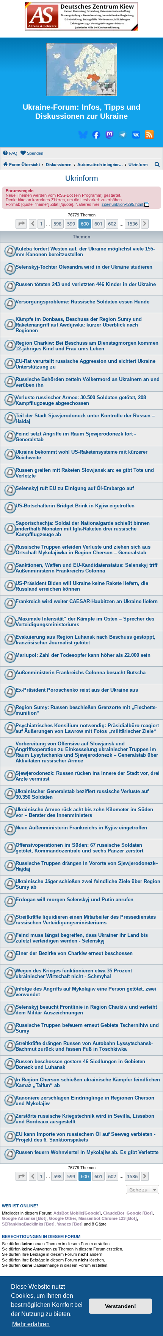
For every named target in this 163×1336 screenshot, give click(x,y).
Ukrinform (81, 178)
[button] (21, 223)
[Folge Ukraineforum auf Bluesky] (83, 136)
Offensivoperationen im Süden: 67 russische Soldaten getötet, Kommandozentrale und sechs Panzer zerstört (79, 848)
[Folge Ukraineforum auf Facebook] (96, 136)
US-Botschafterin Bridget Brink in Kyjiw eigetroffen (75, 506)
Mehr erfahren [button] (31, 1324)
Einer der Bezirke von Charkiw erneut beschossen (74, 953)
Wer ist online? (20, 1206)
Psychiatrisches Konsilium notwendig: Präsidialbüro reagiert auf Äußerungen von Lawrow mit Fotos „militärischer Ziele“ (87, 728)
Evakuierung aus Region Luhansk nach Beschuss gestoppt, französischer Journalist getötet (85, 639)
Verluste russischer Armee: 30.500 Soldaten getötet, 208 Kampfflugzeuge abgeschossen (81, 400)
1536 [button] (132, 223)
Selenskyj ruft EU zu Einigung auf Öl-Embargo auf (75, 488)
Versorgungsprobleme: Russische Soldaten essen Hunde (82, 302)
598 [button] (57, 223)
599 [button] (71, 223)
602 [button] (112, 223)
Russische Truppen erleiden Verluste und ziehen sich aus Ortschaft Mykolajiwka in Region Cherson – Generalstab (83, 549)
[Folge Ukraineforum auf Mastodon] (109, 136)
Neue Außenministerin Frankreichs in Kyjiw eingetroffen (81, 828)
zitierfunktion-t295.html (122, 204)
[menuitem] (9, 153)
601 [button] (98, 223)
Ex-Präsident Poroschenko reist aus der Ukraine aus (77, 690)
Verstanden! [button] (120, 1306)
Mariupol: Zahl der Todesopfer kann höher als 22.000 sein (83, 655)
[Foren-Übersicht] (81, 70)
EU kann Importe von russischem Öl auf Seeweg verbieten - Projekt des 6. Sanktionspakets (85, 1137)
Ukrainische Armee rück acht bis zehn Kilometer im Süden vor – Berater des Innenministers (84, 812)
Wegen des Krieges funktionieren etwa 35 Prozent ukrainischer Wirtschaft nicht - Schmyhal (74, 973)
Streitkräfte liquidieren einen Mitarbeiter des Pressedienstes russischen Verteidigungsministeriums (86, 919)
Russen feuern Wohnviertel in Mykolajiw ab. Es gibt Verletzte (87, 1152)
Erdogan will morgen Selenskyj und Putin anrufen (74, 899)
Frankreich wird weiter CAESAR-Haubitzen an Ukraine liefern (87, 601)
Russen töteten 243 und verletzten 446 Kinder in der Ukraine (86, 284)
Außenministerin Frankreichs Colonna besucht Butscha (81, 672)
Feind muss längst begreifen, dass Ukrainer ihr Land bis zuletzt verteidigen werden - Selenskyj (82, 938)
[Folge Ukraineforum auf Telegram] (123, 136)
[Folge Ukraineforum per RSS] (149, 136)
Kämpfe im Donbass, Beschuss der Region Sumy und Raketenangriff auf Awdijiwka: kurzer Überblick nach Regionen (79, 324)
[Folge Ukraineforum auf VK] (136, 136)
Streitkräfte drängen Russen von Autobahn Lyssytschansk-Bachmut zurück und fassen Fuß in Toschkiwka (84, 1046)
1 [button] (41, 223)
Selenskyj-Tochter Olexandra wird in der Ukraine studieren (84, 267)
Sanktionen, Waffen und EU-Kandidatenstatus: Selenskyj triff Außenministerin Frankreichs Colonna (86, 568)
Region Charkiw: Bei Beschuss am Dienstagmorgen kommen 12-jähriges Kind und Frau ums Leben (87, 345)
